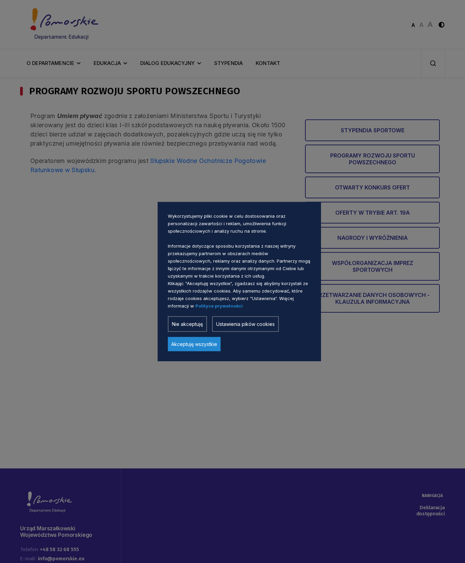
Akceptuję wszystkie (194, 344)
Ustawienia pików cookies (245, 324)
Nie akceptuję (187, 324)
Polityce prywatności (219, 305)
